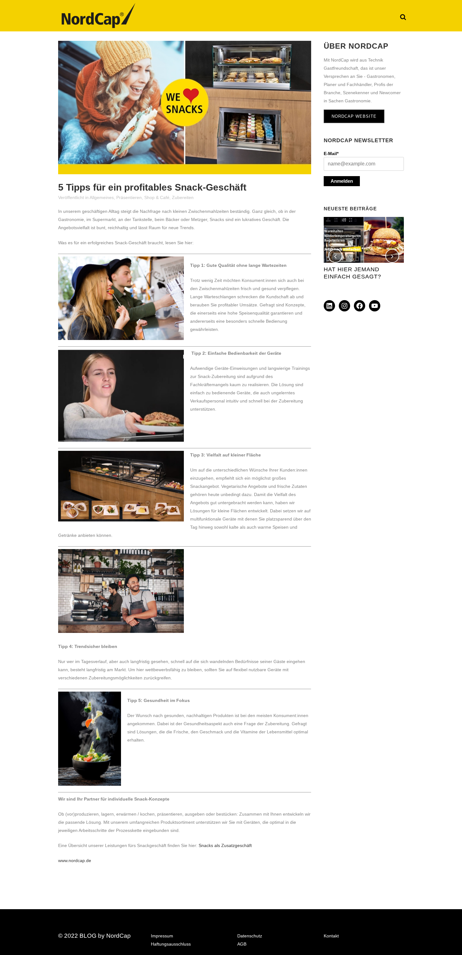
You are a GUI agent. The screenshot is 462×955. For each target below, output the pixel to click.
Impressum (162, 935)
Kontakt (331, 935)
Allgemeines (102, 197)
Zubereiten (183, 197)
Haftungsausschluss (171, 944)
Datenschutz (249, 935)
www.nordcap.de (74, 860)
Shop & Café (156, 197)
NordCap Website (354, 116)
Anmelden (342, 181)
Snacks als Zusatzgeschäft (225, 845)
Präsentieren (129, 197)
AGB (241, 944)
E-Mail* (331, 153)
